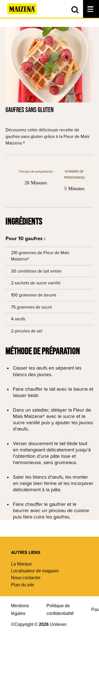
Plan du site (22, 584)
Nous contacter (25, 577)
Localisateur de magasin (35, 570)
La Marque (21, 564)
